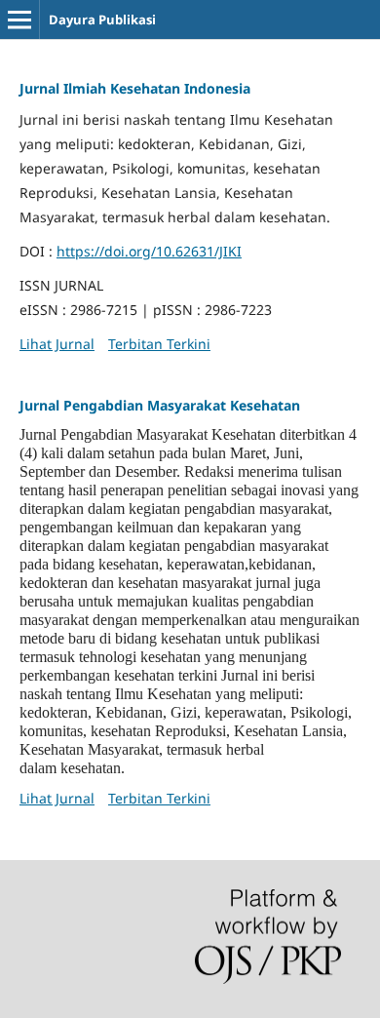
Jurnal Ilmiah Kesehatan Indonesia (134, 88)
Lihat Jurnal (57, 343)
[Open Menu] (19, 19)
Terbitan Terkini (159, 343)
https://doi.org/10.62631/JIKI (149, 251)
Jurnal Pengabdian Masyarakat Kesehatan (159, 405)
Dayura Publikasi (102, 19)
